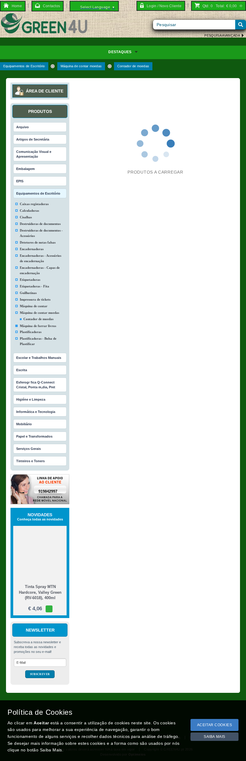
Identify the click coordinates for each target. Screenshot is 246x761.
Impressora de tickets (35, 299)
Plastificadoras (30, 332)
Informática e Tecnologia (35, 412)
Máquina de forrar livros (38, 326)
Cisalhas (26, 217)
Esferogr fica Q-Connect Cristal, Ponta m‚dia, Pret (35, 384)
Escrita (21, 370)
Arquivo (22, 127)
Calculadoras (29, 210)
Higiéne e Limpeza (30, 399)
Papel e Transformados (34, 436)
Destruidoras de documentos (40, 224)
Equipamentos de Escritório (24, 66)
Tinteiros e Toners (30, 461)
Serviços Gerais (28, 448)
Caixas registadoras (34, 204)
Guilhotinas (28, 293)
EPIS (19, 181)
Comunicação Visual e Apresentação (33, 154)
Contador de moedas (133, 66)
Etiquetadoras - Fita (34, 286)
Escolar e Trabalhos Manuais (38, 357)
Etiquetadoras (30, 279)
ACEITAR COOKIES (214, 725)
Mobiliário (24, 424)
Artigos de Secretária (32, 139)
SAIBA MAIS (214, 736)
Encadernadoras (32, 249)
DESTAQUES (119, 52)
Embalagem (25, 169)
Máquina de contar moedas (81, 66)
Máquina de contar (33, 306)
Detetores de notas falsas (38, 242)
